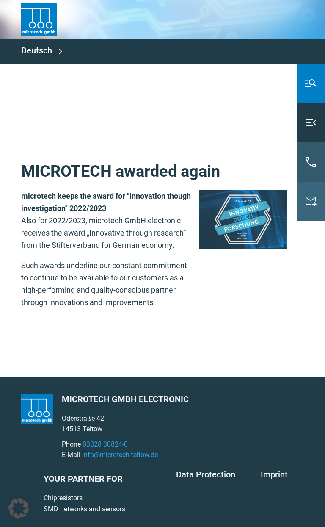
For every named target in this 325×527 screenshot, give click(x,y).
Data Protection (205, 474)
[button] (18, 508)
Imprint (274, 474)
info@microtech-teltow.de (120, 455)
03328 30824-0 (105, 444)
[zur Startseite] (39, 18)
